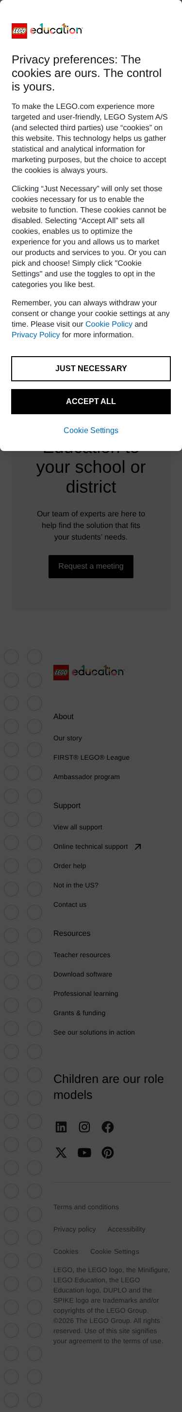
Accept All (91, 401)
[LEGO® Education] (47, 31)
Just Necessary (91, 368)
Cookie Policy (108, 324)
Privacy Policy (36, 335)
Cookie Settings (91, 430)
